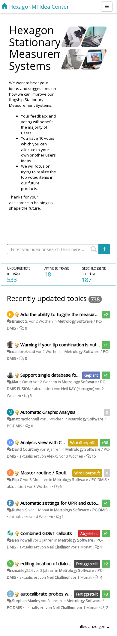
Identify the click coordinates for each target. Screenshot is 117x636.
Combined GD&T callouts (46, 533)
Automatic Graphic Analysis (48, 412)
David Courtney (25, 449)
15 (94, 456)
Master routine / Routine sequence (56, 473)
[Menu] (106, 6)
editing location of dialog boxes (52, 563)
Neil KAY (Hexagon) (77, 388)
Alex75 (52, 456)
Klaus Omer (22, 381)
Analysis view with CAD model (51, 442)
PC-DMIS (14, 425)
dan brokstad (23, 351)
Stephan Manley (26, 600)
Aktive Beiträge (56, 268)
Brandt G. (20, 321)
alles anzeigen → (94, 626)
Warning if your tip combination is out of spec (66, 345)
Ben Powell (22, 540)
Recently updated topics (47, 298)
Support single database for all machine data (66, 375)
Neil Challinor (58, 547)
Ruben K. (20, 509)
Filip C (17, 479)
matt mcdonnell (25, 419)
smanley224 (22, 570)
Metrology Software (75, 321)
